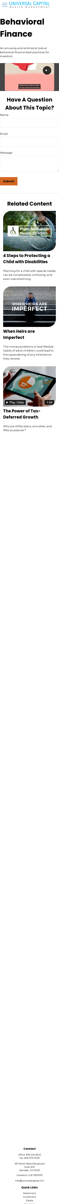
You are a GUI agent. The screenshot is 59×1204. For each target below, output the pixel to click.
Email (4, 133)
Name (4, 114)
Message (6, 152)
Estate (29, 1200)
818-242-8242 (33, 1154)
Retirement (29, 1193)
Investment (29, 1197)
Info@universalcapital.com (29, 1180)
